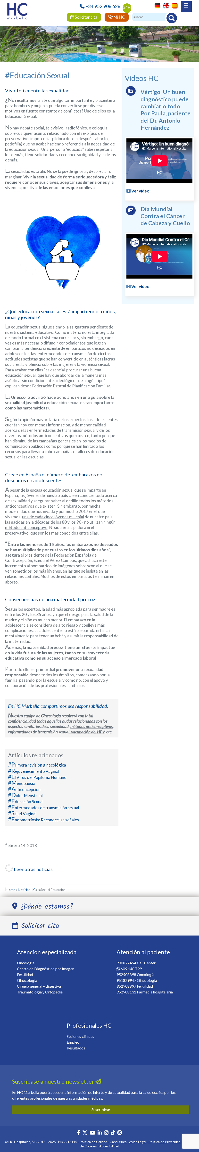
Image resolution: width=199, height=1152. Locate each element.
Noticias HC (26, 890)
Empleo (73, 1042)
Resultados (76, 1048)
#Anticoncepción (24, 789)
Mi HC (119, 17)
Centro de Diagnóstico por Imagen (45, 968)
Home (10, 890)
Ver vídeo (140, 190)
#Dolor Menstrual (25, 795)
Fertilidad (25, 974)
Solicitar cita (85, 17)
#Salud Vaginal (22, 813)
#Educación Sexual (25, 801)
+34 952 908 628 (102, 6)
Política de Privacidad (165, 1142)
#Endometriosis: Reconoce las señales (43, 819)
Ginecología (27, 980)
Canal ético (118, 1142)
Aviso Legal (137, 1142)
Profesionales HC (89, 1025)
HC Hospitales (19, 1142)
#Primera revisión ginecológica (37, 765)
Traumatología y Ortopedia (40, 992)
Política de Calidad (93, 1142)
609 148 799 (131, 968)
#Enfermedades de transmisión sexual (43, 807)
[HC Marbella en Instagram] (106, 1133)
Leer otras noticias (33, 869)
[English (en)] (165, 5)
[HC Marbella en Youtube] (92, 1133)
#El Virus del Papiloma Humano (37, 777)
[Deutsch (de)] (156, 5)
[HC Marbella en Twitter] (85, 1133)
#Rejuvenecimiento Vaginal (33, 771)
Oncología (25, 962)
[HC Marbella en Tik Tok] (113, 1133)
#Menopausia (21, 783)
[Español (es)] (174, 5)
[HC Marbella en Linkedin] (100, 1133)
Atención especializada (46, 951)
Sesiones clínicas (80, 1036)
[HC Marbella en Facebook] (78, 1133)
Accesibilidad (109, 1146)
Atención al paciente (143, 951)
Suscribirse (100, 1109)
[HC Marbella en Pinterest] (119, 1133)
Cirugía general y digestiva (39, 986)
